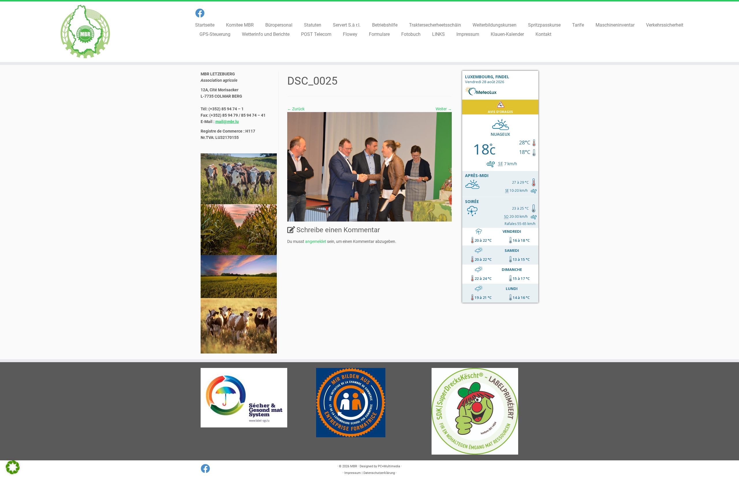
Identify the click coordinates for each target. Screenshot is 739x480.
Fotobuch (411, 34)
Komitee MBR (240, 25)
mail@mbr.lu (227, 121)
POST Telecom (316, 34)
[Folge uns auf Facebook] (201, 13)
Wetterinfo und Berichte (266, 34)
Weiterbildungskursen (494, 25)
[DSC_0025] (369, 166)
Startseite (204, 25)
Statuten (312, 25)
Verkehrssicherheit (664, 25)
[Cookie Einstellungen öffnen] (13, 472)
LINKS (438, 34)
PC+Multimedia (389, 466)
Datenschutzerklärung (379, 473)
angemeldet (315, 241)
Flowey (350, 34)
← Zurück (296, 109)
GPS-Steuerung (214, 34)
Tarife (578, 25)
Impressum (467, 34)
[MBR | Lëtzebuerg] (85, 31)
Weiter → (444, 109)
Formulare (379, 34)
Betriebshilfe (385, 25)
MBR (353, 466)
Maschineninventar (615, 25)
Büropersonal (278, 25)
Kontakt (543, 34)
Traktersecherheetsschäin (435, 25)
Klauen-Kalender (507, 34)
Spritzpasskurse (544, 25)
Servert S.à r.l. (347, 25)
